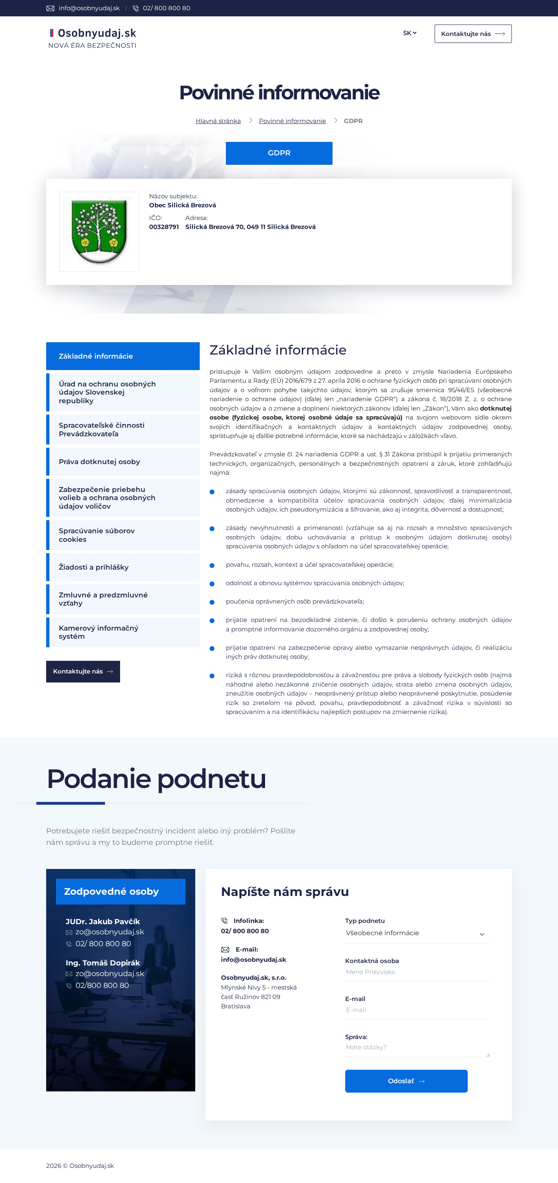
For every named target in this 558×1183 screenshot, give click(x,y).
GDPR (279, 152)
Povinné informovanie (292, 121)
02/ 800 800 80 (166, 8)
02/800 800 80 (102, 985)
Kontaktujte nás (466, 34)
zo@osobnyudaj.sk (110, 931)
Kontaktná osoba (372, 961)
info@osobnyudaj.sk (89, 8)
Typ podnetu (365, 921)
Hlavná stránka (218, 121)
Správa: (356, 1037)
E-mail (355, 999)
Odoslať (401, 1081)
